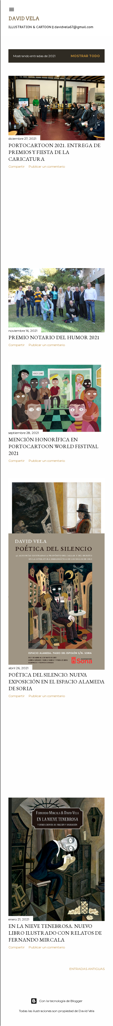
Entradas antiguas (87, 969)
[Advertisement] (56, 218)
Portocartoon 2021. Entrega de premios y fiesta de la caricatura (54, 152)
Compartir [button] (16, 166)
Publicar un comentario (47, 166)
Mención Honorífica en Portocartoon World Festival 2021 (53, 446)
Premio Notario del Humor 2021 (54, 337)
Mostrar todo (85, 56)
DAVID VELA (23, 18)
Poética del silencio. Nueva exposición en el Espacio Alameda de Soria (56, 681)
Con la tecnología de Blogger (61, 1001)
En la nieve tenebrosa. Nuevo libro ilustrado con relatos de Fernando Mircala (55, 933)
